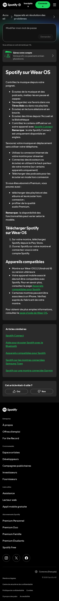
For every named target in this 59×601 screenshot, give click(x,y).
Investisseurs (10, 472)
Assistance (9, 493)
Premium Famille (12, 534)
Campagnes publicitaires (17, 465)
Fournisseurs (10, 479)
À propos (8, 425)
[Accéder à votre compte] (52, 55)
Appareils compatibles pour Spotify (27, 287)
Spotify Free (9, 547)
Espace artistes (11, 452)
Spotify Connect (43, 126)
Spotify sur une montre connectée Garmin (29, 370)
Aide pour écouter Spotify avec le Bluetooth (24, 344)
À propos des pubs (10, 596)
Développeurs (11, 459)
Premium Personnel (13, 520)
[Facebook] (26, 558)
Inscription (28, 5)
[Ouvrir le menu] (54, 5)
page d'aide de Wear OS (33, 313)
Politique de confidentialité (13, 590)
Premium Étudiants (13, 540)
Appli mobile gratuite (15, 506)
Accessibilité (25, 596)
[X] (16, 558)
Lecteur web (10, 500)
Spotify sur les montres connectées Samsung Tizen (25, 361)
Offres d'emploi (11, 431)
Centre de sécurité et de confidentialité (18, 584)
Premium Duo (10, 527)
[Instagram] (6, 558)
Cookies (29, 590)
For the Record (11, 438)
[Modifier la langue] (19, 4)
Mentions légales (9, 578)
